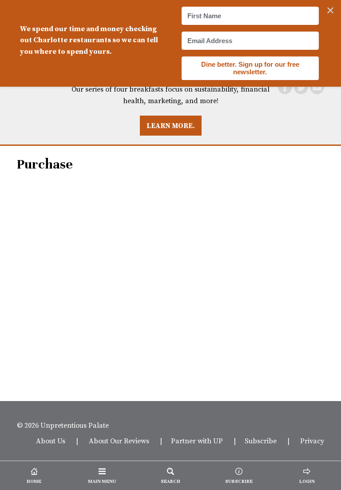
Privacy (312, 441)
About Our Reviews (119, 441)
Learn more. (171, 125)
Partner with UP (197, 441)
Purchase (45, 164)
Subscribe (261, 441)
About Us (50, 441)
